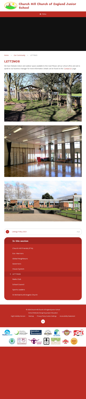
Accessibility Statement (67, 316)
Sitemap (31, 316)
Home (6, 55)
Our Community (19, 55)
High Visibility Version (18, 316)
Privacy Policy (41, 316)
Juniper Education (52, 313)
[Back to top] (43, 321)
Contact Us (68, 68)
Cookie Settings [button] (51, 316)
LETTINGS (33, 55)
